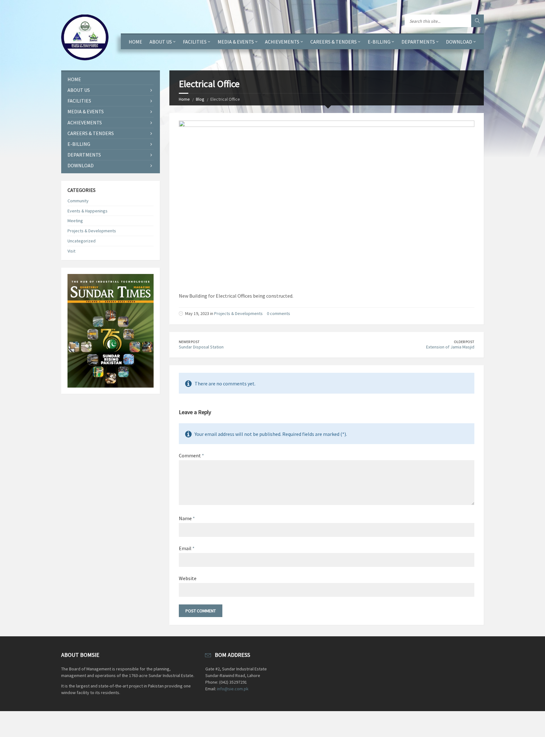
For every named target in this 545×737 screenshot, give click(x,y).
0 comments (278, 313)
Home (135, 42)
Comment (191, 455)
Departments (418, 42)
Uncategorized (81, 241)
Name (187, 518)
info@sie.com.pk (233, 689)
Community (78, 201)
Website (187, 578)
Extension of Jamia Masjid (450, 347)
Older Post (464, 341)
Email (187, 548)
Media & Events (236, 42)
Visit (71, 251)
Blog (200, 99)
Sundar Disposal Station (201, 347)
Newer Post (189, 341)
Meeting (75, 220)
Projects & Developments (238, 313)
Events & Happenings (87, 211)
